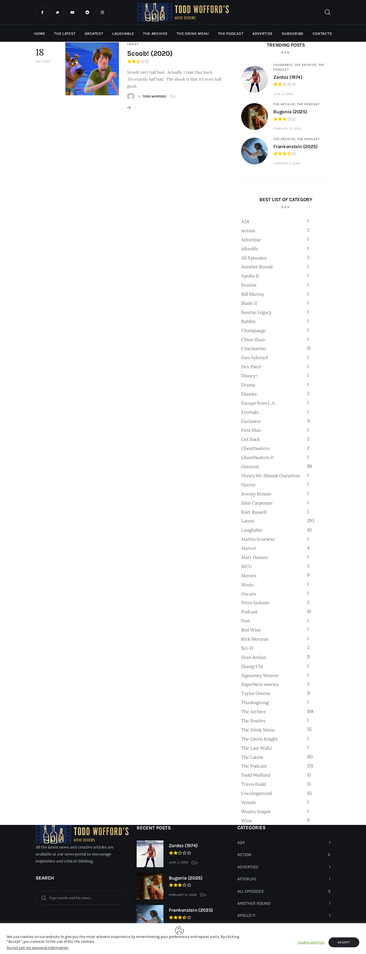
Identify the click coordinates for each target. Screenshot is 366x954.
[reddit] (87, 12)
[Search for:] (82, 897)
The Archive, (306, 65)
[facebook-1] (42, 12)
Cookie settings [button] (310, 942)
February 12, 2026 (287, 128)
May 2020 (43, 61)
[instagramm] (102, 12)
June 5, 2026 (283, 94)
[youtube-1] (72, 12)
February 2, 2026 (286, 163)
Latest (133, 44)
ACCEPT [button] (344, 942)
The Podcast (308, 104)
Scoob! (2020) (149, 53)
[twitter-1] (57, 12)
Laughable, (283, 65)
